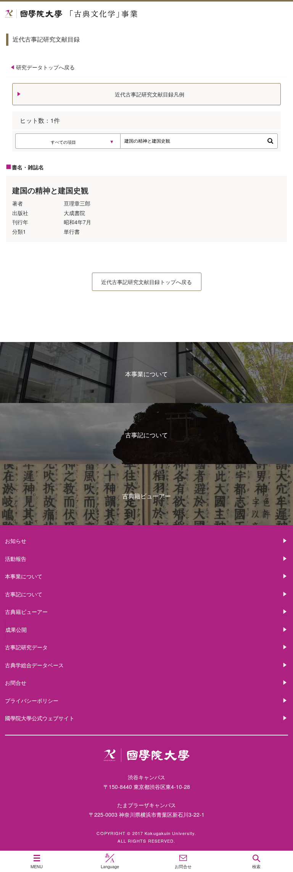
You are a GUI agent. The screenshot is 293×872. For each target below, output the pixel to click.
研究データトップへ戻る (45, 67)
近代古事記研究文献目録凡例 (149, 94)
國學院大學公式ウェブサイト (39, 718)
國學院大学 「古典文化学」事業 (100, 14)
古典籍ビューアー (146, 495)
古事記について (146, 434)
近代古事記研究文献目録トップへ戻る (146, 282)
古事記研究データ (26, 647)
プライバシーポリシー (31, 700)
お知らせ (15, 540)
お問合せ (15, 682)
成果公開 (16, 629)
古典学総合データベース (34, 665)
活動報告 (15, 558)
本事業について (146, 373)
